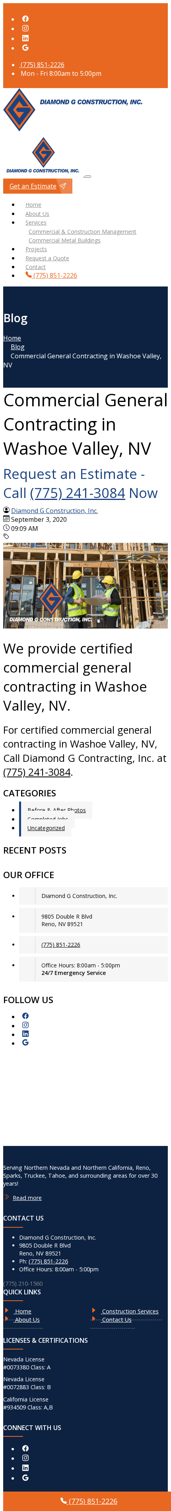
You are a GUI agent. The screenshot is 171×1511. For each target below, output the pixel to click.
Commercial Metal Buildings (65, 240)
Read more (27, 1197)
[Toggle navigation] (88, 176)
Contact (35, 267)
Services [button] (36, 222)
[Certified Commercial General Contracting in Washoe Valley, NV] (85, 626)
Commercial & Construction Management (82, 231)
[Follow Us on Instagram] (25, 28)
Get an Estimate (33, 186)
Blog (18, 346)
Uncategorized (46, 828)
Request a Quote (47, 258)
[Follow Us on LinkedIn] (25, 38)
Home (33, 204)
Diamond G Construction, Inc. (54, 510)
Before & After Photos (56, 810)
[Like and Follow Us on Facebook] (25, 19)
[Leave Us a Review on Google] (25, 48)
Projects (36, 249)
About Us (37, 213)
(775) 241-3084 (77, 492)
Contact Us (116, 1319)
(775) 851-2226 (41, 64)
